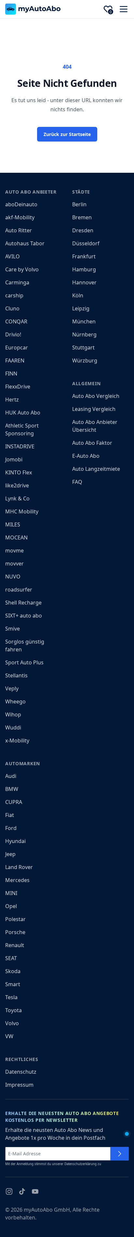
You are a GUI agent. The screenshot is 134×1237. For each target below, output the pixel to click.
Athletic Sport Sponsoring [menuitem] (22, 429)
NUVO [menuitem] (12, 576)
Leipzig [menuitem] (80, 308)
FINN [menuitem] (11, 373)
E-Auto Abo (86, 455)
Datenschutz (20, 1071)
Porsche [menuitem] (15, 932)
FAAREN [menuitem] (14, 360)
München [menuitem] (84, 321)
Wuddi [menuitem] (13, 727)
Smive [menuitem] (12, 628)
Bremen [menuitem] (82, 217)
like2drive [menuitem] (17, 485)
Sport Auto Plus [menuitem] (24, 662)
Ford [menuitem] (11, 828)
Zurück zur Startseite (67, 134)
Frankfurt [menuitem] (84, 256)
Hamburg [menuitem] (84, 269)
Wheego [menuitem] (15, 701)
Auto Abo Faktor (92, 442)
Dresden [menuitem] (82, 230)
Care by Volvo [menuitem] (22, 269)
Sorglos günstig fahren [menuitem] (24, 645)
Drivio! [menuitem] (13, 334)
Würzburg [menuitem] (84, 360)
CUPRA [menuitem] (13, 802)
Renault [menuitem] (14, 945)
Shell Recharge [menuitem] (23, 602)
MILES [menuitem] (12, 524)
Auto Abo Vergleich (95, 396)
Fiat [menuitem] (9, 815)
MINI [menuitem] (11, 893)
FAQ (77, 481)
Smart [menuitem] (12, 984)
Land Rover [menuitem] (19, 867)
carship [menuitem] (14, 295)
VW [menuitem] (9, 1036)
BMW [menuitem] (11, 789)
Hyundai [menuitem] (15, 841)
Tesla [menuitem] (11, 997)
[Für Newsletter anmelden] (120, 1154)
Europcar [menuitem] (16, 347)
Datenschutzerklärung (80, 1164)
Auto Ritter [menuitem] (18, 230)
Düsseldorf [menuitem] (86, 243)
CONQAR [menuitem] (16, 321)
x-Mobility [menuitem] (17, 740)
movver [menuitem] (14, 563)
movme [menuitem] (14, 550)
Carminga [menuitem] (17, 282)
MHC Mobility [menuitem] (21, 511)
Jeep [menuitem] (10, 854)
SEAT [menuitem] (11, 958)
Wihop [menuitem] (13, 714)
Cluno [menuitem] (12, 308)
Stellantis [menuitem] (16, 675)
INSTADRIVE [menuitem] (19, 446)
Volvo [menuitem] (12, 1023)
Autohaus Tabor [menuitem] (25, 243)
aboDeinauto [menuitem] (21, 204)
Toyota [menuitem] (13, 1010)
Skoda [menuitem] (12, 971)
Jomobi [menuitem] (13, 459)
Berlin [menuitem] (79, 204)
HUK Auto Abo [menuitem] (22, 412)
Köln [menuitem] (77, 295)
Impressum (19, 1084)
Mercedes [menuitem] (17, 880)
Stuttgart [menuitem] (83, 347)
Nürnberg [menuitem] (84, 334)
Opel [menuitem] (11, 906)
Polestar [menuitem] (15, 919)
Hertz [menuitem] (12, 399)
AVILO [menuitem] (12, 256)
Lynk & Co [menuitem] (17, 498)
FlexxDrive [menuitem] (17, 386)
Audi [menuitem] (10, 776)
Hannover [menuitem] (84, 282)
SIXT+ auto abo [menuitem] (23, 615)
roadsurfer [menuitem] (18, 589)
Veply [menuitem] (12, 688)
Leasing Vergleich (93, 409)
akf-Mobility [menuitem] (19, 217)
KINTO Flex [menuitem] (18, 472)
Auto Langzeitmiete (96, 468)
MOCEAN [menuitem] (16, 537)
